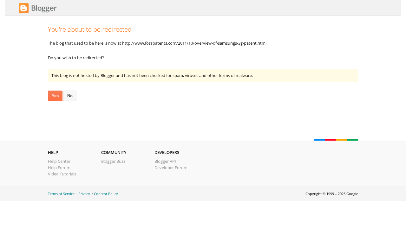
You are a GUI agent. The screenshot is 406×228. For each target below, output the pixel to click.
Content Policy (106, 193)
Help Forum (59, 167)
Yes (55, 95)
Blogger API (165, 161)
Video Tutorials (62, 174)
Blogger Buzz (113, 161)
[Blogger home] (38, 12)
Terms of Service (61, 193)
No (70, 95)
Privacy (84, 193)
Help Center (59, 161)
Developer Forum (170, 167)
